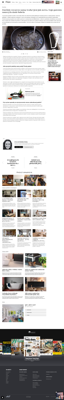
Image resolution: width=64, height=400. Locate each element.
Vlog (6, 380)
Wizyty (17, 2)
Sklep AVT (47, 396)
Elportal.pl (34, 386)
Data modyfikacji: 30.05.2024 (42, 52)
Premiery (13, 2)
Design (30, 2)
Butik (6, 379)
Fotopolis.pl (47, 374)
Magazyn (7, 381)
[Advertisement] (24, 129)
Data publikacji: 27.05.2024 (42, 51)
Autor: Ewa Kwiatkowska (7, 52)
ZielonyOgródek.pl (22, 379)
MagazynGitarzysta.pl (36, 375)
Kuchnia (4, 7)
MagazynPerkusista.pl (36, 376)
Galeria (7, 376)
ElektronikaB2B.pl (35, 382)
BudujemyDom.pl (22, 374)
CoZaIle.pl (20, 376)
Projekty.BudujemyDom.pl (23, 375)
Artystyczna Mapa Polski (37, 2)
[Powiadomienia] (2, 397)
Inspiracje (7, 375)
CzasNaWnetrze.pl (22, 380)
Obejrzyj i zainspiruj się (24, 172)
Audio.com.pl (35, 374)
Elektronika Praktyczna (36, 385)
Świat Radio (34, 387)
